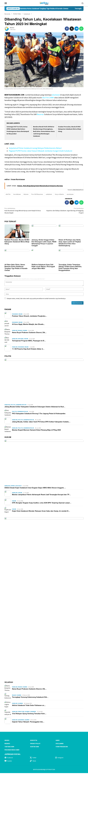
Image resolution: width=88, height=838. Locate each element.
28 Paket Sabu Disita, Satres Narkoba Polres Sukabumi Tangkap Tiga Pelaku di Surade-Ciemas (16, 267)
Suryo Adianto (59, 194)
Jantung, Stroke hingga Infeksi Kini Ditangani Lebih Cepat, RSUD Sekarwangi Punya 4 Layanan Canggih (44, 243)
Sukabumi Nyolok (21, 404)
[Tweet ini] (72, 28)
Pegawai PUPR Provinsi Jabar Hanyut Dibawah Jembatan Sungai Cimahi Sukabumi (40, 151)
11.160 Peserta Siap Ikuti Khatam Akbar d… (28, 349)
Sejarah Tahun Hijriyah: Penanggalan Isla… (28, 722)
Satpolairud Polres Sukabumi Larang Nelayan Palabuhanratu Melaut (35, 148)
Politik (13, 404)
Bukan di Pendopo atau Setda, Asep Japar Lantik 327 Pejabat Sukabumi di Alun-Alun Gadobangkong (70, 243)
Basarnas (40, 114)
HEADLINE (14, 330)
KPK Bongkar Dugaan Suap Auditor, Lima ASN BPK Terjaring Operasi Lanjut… (41, 503)
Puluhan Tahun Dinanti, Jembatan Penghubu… (29, 316)
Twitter (34, 758)
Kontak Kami (34, 747)
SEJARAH (9, 682)
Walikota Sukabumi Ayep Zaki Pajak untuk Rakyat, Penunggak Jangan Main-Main (43, 266)
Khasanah (15, 314)
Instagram (60, 758)
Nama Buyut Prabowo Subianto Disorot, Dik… (29, 332)
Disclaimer (59, 743)
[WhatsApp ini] (81, 28)
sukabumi (49, 194)
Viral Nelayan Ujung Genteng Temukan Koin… (29, 713)
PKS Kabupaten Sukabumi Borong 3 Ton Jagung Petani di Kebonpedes (38, 413)
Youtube (9, 761)
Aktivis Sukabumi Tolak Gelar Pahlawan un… (29, 705)
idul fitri (8, 194)
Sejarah (24, 330)
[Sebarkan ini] (67, 28)
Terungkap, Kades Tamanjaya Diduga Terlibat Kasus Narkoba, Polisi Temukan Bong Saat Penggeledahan (70, 267)
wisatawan (56, 95)
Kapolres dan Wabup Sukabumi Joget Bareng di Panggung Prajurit (64, 210)
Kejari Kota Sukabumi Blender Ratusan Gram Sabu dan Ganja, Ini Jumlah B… (41, 511)
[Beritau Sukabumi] (43, 3)
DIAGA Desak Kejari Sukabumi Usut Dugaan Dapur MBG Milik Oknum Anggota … (35, 488)
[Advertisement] (44, 805)
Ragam (20, 314)
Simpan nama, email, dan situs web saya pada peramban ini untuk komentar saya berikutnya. (36, 298)
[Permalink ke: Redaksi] (7, 28)
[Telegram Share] (76, 28)
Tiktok (34, 761)
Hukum (13, 485)
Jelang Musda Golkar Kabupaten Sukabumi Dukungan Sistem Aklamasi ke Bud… (35, 407)
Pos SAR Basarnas (37, 194)
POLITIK (8, 356)
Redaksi (7, 743)
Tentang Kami (9, 747)
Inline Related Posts (78, 189)
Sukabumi (33, 711)
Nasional (21, 338)
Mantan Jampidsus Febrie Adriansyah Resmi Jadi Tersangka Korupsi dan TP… (41, 494)
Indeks (7, 740)
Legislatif (18, 485)
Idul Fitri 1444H (48, 97)
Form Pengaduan (62, 747)
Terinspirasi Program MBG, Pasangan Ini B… (29, 341)
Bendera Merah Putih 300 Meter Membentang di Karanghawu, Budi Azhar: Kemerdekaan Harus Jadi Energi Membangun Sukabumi (44, 131)
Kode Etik (33, 740)
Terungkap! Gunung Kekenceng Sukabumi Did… (30, 697)
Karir (57, 740)
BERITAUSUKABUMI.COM (14, 95)
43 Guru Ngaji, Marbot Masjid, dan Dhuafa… (28, 324)
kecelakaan (17, 194)
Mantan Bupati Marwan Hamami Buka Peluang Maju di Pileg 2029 (36, 430)
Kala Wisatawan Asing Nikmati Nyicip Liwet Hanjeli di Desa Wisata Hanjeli (23, 210)
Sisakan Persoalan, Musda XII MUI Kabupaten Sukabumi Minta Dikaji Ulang (69, 129)
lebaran (26, 194)
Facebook (10, 758)
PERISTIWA (21, 711)
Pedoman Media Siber (12, 750)
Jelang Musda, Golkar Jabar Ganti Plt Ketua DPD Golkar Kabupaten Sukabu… (41, 422)
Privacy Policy (35, 743)
